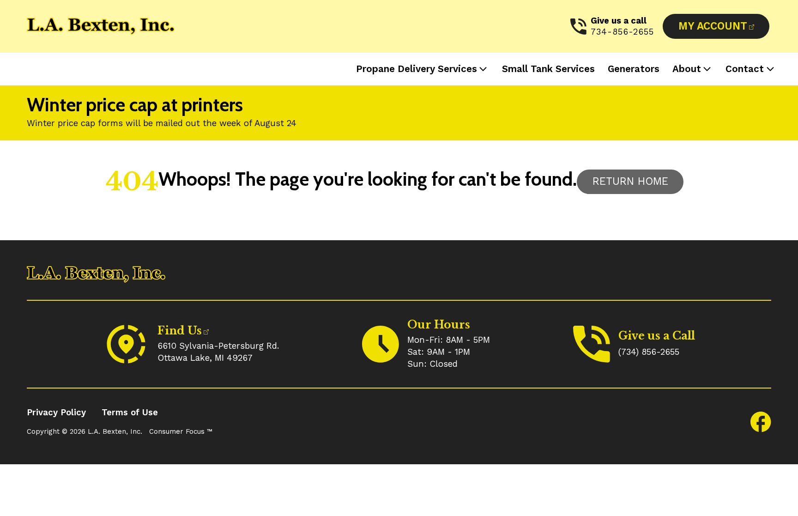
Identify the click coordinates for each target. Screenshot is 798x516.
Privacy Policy (56, 412)
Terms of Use (130, 412)
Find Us (179, 330)
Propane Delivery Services (416, 68)
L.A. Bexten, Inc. (115, 431)
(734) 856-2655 (648, 352)
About (686, 68)
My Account (712, 26)
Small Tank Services (548, 68)
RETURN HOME (630, 181)
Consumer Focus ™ (180, 431)
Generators (633, 68)
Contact (744, 68)
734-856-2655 (622, 32)
